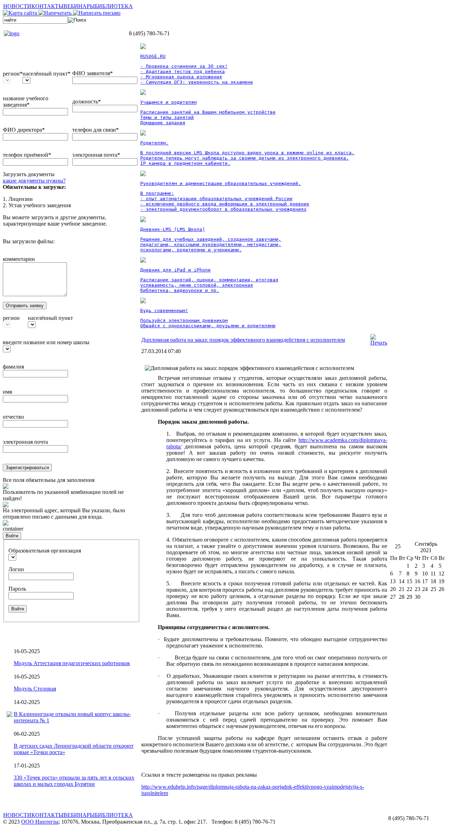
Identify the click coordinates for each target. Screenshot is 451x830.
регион (11, 318)
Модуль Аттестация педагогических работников (72, 663)
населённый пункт (50, 318)
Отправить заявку (25, 305)
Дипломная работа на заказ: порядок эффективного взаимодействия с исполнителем (243, 340)
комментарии (19, 259)
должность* (86, 101)
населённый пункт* (46, 74)
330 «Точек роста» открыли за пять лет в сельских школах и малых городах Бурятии (74, 781)
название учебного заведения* (25, 101)
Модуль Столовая (35, 689)
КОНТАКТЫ (47, 6)
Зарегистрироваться (27, 467)
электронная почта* (96, 155)
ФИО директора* (24, 130)
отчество (13, 417)
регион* (13, 74)
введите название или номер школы (46, 342)
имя (7, 392)
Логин (16, 569)
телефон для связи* (95, 130)
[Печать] (378, 343)
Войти (12, 535)
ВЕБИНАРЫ (79, 6)
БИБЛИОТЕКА (114, 6)
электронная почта (25, 442)
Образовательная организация (44, 551)
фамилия (13, 367)
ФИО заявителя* (92, 73)
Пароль (17, 589)
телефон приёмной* (27, 155)
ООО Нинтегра (39, 822)
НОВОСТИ (17, 6)
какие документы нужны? (34, 181)
